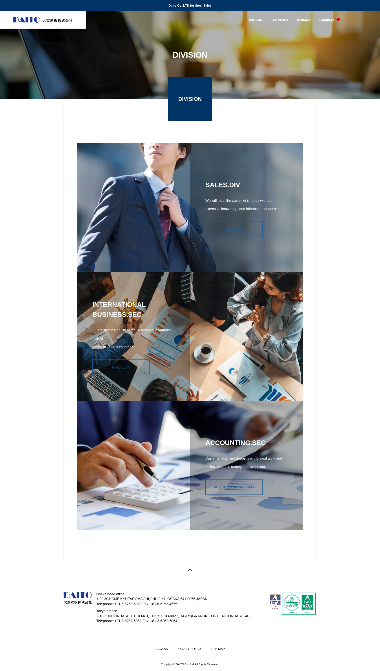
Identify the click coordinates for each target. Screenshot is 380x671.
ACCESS (161, 649)
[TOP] (190, 569)
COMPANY (280, 20)
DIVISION (304, 20)
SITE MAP (217, 649)
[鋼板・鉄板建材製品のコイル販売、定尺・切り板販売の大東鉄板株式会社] (43, 20)
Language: (327, 20)
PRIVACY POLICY (189, 649)
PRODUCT (256, 20)
